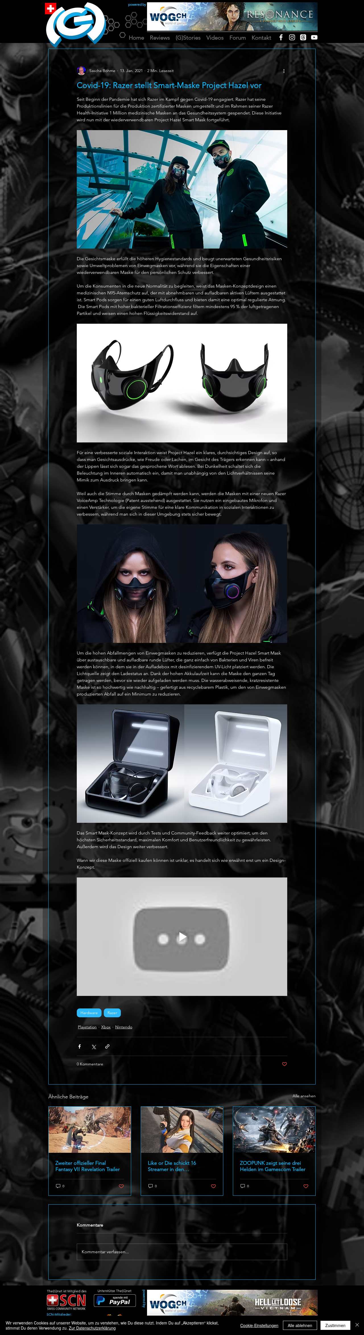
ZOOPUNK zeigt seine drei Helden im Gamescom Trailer (272, 1166)
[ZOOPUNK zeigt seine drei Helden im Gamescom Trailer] (274, 1130)
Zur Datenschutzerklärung (92, 1328)
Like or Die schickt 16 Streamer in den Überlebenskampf (172, 1166)
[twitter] (303, 37)
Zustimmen (335, 1325)
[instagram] (292, 37)
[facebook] (281, 37)
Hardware (89, 1012)
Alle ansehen (304, 1095)
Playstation (87, 1027)
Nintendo (123, 1027)
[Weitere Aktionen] (283, 70)
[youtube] (314, 37)
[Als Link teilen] (107, 1046)
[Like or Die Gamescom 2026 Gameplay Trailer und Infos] (182, 1130)
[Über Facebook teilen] (79, 1046)
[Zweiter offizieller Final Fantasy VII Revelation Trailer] (90, 1130)
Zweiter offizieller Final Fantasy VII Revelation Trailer (87, 1166)
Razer (112, 1012)
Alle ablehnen (300, 1325)
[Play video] (182, 936)
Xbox (106, 1027)
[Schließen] (357, 1325)
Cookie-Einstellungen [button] (259, 1325)
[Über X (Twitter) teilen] (93, 1046)
